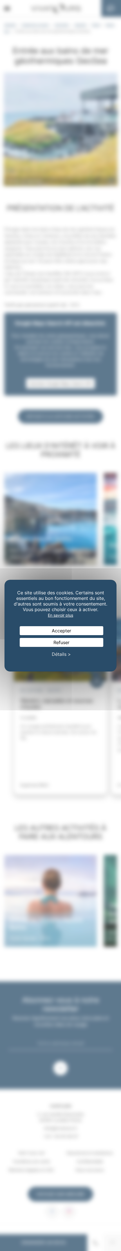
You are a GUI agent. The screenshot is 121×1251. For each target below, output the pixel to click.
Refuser (61, 642)
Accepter (61, 630)
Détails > (61, 654)
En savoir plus (60, 615)
